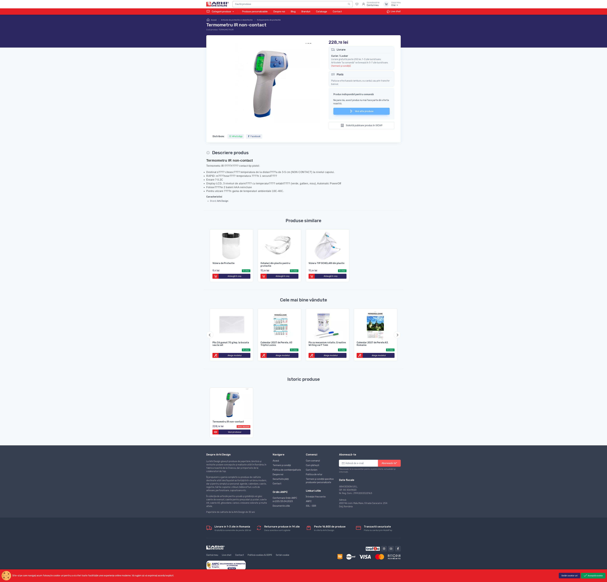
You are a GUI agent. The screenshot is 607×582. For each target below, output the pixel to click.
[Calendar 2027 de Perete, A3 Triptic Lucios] (279, 324)
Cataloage (321, 11)
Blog (293, 11)
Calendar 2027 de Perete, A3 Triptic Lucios (276, 344)
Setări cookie (282, 555)
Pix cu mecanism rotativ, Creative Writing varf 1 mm (327, 344)
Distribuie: (218, 136)
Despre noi (279, 11)
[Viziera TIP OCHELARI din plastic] (327, 245)
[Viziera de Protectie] (231, 245)
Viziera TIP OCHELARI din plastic (326, 263)
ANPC (309, 501)
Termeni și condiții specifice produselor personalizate (320, 481)
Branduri (305, 11)
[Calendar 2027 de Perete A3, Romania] (375, 324)
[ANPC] (226, 565)
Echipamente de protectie (269, 20)
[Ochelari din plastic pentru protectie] (279, 245)
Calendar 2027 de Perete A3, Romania (372, 344)
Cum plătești (312, 465)
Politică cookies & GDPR (260, 555)
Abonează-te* (389, 463)
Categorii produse (221, 11)
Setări (569, 575)
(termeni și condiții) (341, 66)
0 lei (396, 4)
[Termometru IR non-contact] (231, 403)
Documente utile (281, 506)
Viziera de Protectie (223, 263)
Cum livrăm (311, 470)
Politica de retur (314, 474)
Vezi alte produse (364, 111)
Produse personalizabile (255, 11)
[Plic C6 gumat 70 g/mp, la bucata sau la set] (231, 324)
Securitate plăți (281, 479)
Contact (337, 11)
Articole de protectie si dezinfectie (237, 20)
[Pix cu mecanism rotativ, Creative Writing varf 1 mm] (327, 324)
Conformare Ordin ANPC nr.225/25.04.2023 (285, 500)
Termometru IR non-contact (228, 421)
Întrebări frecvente (316, 496)
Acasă (214, 20)
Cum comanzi (313, 460)
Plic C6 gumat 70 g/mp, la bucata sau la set (230, 344)
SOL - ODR (311, 506)
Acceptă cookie (595, 575)
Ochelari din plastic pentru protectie (275, 264)
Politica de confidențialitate (287, 470)
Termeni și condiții (282, 465)
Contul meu (212, 555)
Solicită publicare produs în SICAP (363, 125)
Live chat (395, 11)
